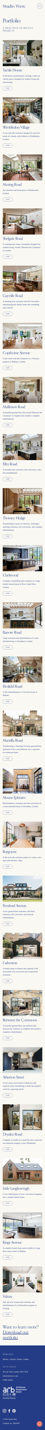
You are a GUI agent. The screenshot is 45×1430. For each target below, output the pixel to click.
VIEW (7, 88)
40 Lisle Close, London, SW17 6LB (15, 1372)
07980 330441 (8, 1380)
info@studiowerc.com (10, 1376)
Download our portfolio (16, 1335)
